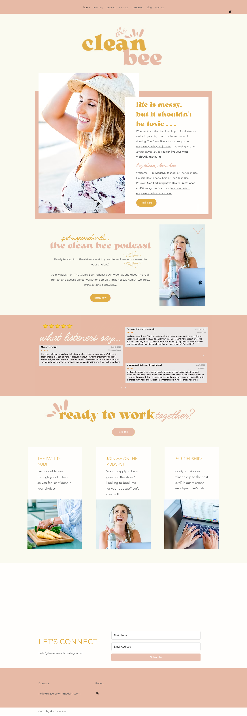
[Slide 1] (121, 387)
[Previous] (43, 355)
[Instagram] (231, 12)
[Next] (203, 355)
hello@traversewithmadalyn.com (61, 653)
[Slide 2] (125, 387)
